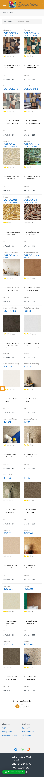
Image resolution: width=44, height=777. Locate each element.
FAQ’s (4, 728)
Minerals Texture (30, 419)
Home (4, 12)
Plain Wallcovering (31, 308)
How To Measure (28, 732)
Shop (24, 739)
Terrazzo (6, 530)
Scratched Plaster (10, 253)
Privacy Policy (7, 732)
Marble (6, 141)
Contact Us (26, 728)
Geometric (7, 30)
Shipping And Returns (9, 735)
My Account (26, 735)
